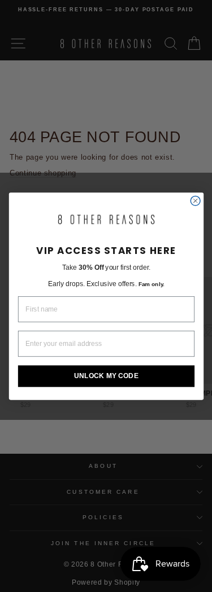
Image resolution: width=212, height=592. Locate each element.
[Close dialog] (195, 200)
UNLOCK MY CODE (105, 375)
